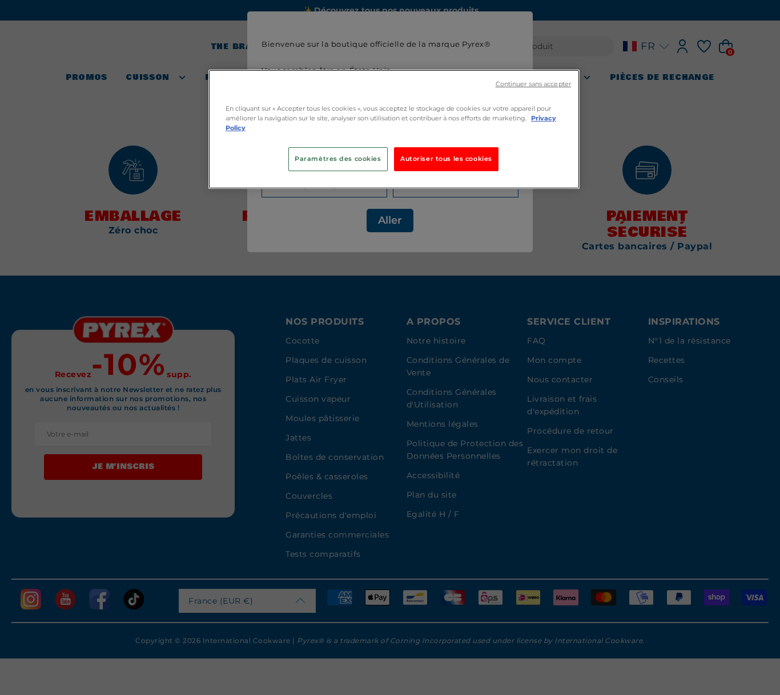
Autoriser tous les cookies (446, 159)
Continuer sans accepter (533, 84)
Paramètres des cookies (338, 159)
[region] (394, 129)
